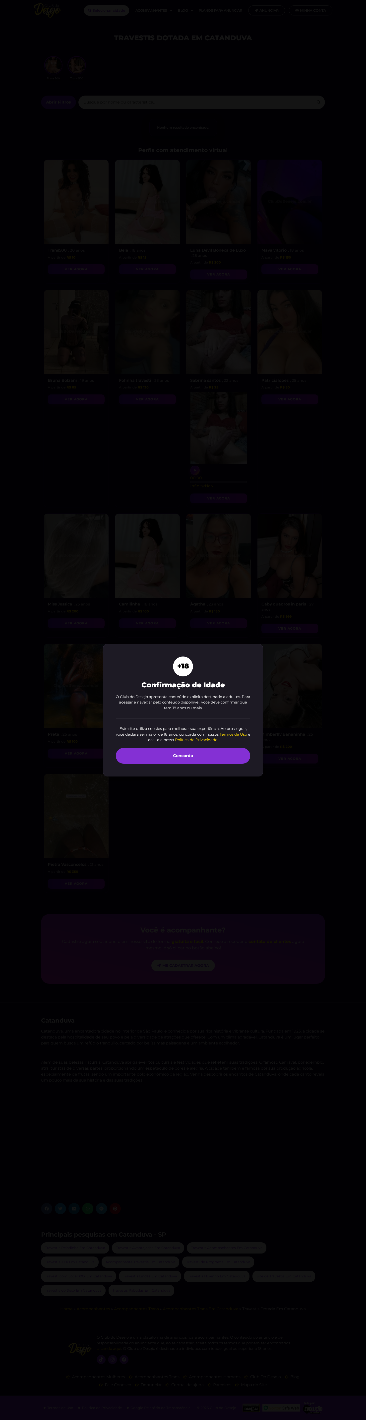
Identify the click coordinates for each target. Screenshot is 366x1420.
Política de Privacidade (196, 739)
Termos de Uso (233, 734)
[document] (183, 710)
